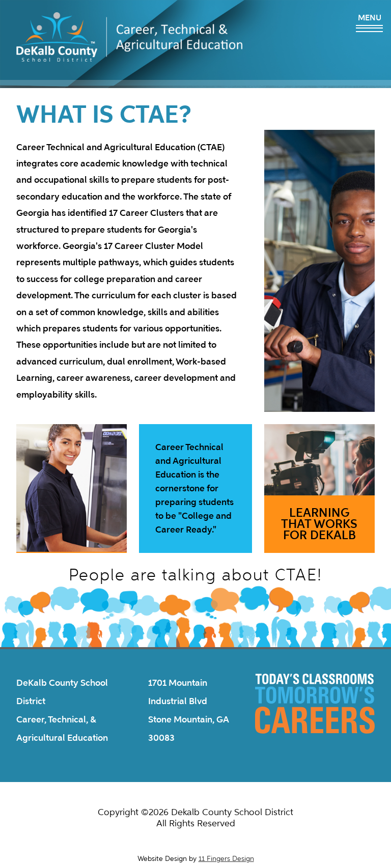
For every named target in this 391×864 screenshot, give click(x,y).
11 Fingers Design (226, 858)
